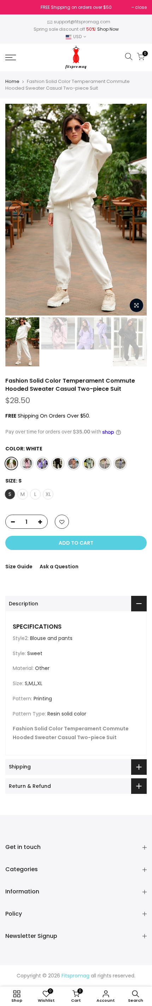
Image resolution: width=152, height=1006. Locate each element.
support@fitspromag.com (82, 22)
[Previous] (15, 210)
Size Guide (19, 566)
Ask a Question (59, 566)
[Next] (137, 210)
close (15, 7)
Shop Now (108, 29)
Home (12, 81)
